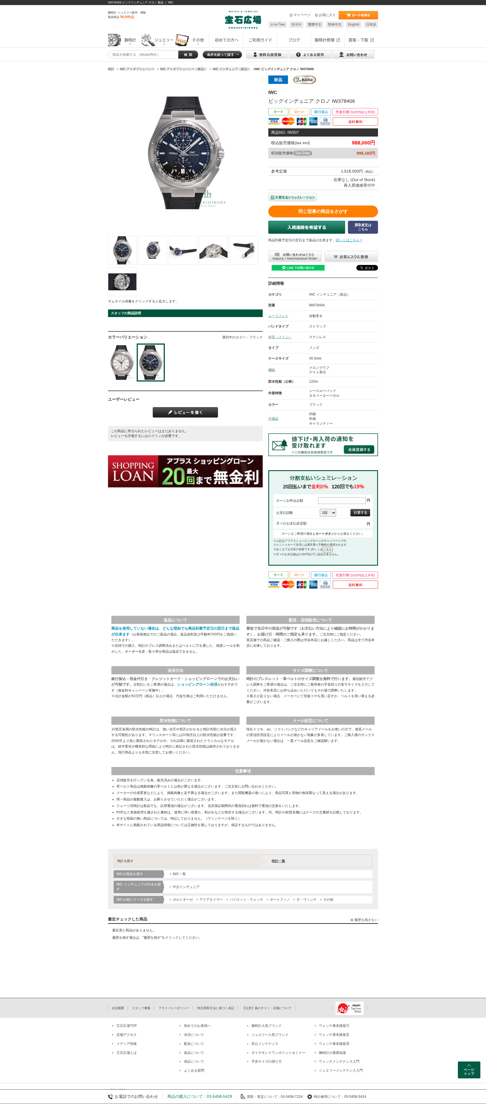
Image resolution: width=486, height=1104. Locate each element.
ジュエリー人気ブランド (270, 1035)
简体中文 (334, 24)
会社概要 (118, 1008)
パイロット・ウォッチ (246, 900)
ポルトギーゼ (183, 900)
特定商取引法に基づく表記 (215, 1008)
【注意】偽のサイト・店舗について (267, 1008)
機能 (271, 370)
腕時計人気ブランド (266, 1026)
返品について (194, 1053)
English (353, 24)
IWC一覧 (179, 874)
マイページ (302, 15)
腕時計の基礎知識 (332, 1053)
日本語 (371, 24)
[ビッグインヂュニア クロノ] (122, 250)
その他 (328, 900)
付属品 (273, 419)
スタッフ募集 (141, 1008)
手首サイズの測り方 (266, 1061)
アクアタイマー (211, 900)
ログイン (154, 436)
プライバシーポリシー (173, 1008)
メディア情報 (126, 1044)
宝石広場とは (126, 1053)
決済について (194, 1035)
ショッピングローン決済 (197, 684)
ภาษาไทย (278, 24)
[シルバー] (122, 363)
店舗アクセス (126, 1035)
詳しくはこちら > (349, 240)
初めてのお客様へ (197, 1026)
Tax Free (302, 153)
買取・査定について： (264, 1097)
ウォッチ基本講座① (334, 1026)
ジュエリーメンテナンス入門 (341, 1070)
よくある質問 (194, 1070)
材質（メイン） (280, 337)
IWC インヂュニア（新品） (329, 294)
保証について (194, 1061)
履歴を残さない (366, 920)
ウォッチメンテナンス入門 (339, 1061)
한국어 (296, 24)
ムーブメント (278, 316)
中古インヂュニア (186, 887)
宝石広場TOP (126, 1026)
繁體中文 (314, 24)
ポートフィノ (280, 900)
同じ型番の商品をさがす (323, 211)
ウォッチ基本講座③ (334, 1044)
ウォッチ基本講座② (334, 1035)
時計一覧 (278, 861)
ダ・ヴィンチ (306, 900)
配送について (194, 1044)
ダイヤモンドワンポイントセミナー (278, 1053)
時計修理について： (329, 1097)
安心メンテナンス (264, 1044)
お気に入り (327, 15)
